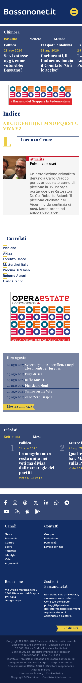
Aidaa (7, 253)
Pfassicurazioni (36, 385)
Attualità (37, 159)
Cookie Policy (54, 673)
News (8, 534)
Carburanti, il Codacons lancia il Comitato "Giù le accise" (57, 63)
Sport (8, 546)
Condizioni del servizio (56, 677)
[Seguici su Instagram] (15, 503)
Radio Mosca (34, 380)
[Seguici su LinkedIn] (46, 503)
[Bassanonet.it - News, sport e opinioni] (41, 11)
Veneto (35, 38)
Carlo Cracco (13, 281)
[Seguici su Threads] (25, 503)
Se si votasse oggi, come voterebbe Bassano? (16, 63)
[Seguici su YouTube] (6, 512)
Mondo (59, 38)
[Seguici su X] (35, 503)
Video (8, 559)
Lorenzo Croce (14, 259)
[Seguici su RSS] (17, 512)
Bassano (10, 38)
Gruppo (49, 534)
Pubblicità (50, 542)
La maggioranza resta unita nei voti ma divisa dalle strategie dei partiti (36, 463)
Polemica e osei (43, 163)
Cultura (9, 542)
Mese (37, 436)
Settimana (12, 436)
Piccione (9, 248)
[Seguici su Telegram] (66, 503)
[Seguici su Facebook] (5, 503)
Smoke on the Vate (38, 391)
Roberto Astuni (14, 276)
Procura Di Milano (16, 270)
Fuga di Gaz (33, 374)
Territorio (11, 550)
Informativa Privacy (31, 673)
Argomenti (11, 563)
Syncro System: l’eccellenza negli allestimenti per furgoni (49, 366)
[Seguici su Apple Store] (27, 512)
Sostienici (70, 628)
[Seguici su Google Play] (37, 512)
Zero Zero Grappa (38, 397)
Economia (11, 538)
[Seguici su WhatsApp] (56, 503)
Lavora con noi (53, 546)
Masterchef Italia (15, 265)
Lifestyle (10, 555)
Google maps (13, 600)
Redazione (51, 538)
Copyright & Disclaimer (25, 677)
